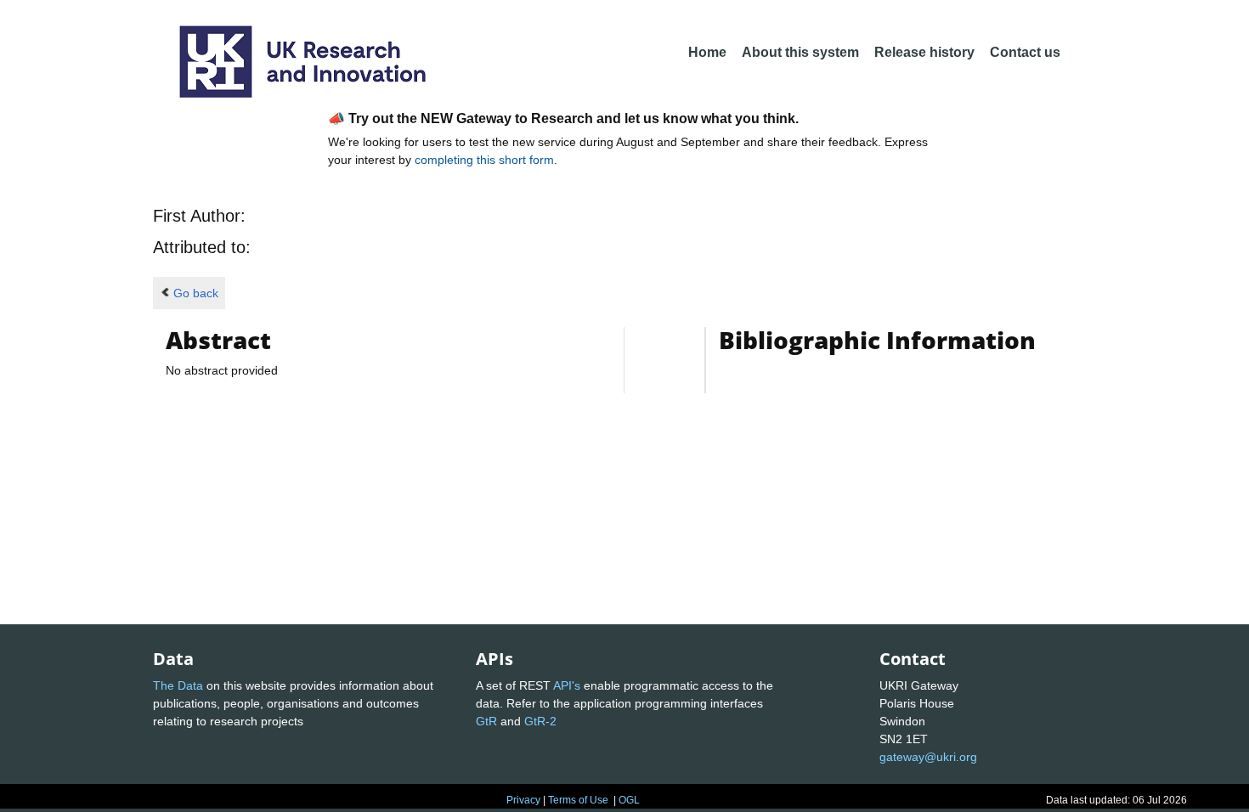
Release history (924, 52)
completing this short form (484, 159)
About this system (800, 52)
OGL (629, 800)
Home (707, 52)
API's (566, 685)
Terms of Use (578, 800)
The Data (178, 685)
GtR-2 (540, 721)
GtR (486, 721)
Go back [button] (195, 293)
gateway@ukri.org (928, 757)
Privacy (523, 800)
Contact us (1025, 52)
